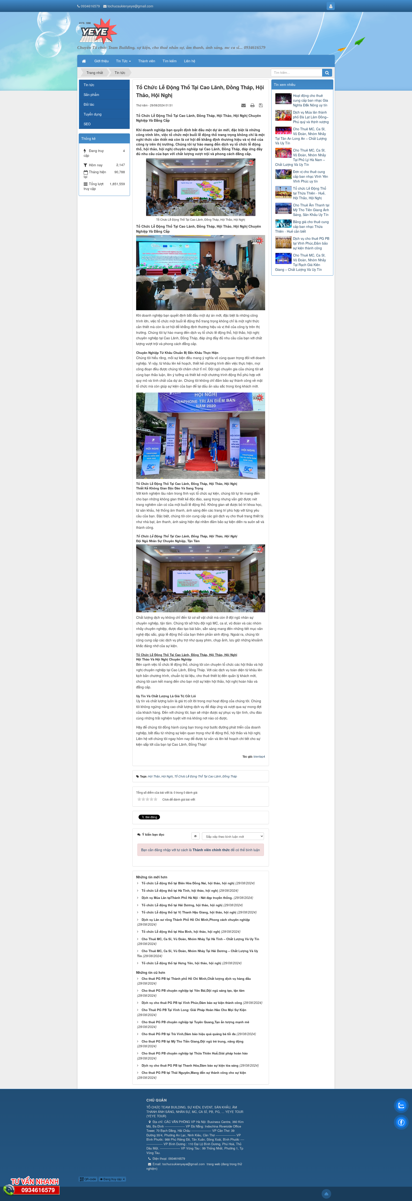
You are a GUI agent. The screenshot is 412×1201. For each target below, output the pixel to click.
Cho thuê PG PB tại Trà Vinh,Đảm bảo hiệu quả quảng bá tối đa (189, 1034)
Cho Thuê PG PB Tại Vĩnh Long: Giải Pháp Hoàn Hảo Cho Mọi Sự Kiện (194, 1009)
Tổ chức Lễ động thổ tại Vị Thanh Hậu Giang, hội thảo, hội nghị (189, 912)
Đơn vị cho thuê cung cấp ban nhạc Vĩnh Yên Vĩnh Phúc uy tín (310, 176)
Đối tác (89, 104)
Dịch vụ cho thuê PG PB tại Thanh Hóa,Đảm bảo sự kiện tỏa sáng (190, 1065)
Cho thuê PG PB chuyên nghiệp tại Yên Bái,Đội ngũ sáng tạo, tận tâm (193, 990)
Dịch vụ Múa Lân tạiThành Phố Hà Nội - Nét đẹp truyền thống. (187, 897)
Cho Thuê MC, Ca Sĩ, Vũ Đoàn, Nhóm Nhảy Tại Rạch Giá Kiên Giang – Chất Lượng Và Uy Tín (300, 262)
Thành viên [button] (146, 60)
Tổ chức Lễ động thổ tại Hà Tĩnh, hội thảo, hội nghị (180, 890)
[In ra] (253, 105)
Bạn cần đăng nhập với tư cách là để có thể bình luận (200, 849)
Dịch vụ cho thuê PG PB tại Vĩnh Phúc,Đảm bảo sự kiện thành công (192, 1002)
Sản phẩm (91, 94)
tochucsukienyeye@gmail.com (130, 6)
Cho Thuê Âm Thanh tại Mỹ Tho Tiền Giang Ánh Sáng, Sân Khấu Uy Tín (311, 210)
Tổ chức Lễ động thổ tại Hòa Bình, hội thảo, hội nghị (181, 931)
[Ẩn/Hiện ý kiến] (195, 835)
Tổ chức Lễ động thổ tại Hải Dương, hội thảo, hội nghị (182, 905)
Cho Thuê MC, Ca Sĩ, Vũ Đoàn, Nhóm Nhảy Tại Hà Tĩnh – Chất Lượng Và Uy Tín (200, 939)
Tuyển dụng (93, 114)
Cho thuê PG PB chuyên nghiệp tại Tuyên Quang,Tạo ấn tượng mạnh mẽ (195, 1022)
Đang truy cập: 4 (114, 1179)
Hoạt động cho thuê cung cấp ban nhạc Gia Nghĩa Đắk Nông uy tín (310, 100)
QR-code (90, 1179)
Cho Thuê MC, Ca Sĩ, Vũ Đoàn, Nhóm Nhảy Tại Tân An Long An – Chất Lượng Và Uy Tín (301, 136)
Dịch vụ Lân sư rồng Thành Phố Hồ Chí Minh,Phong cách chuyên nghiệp (196, 919)
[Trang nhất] (84, 61)
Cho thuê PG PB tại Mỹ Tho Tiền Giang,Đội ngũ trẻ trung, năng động (192, 1041)
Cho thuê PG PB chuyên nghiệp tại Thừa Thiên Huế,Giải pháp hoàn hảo (195, 1053)
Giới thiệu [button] (101, 60)
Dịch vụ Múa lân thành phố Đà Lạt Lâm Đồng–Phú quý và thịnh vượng (311, 117)
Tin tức (89, 84)
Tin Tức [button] (122, 60)
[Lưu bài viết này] (261, 105)
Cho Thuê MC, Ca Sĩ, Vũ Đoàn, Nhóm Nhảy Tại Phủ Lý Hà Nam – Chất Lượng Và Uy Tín (300, 157)
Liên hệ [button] (189, 60)
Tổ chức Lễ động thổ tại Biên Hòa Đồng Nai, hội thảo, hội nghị (188, 883)
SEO (87, 123)
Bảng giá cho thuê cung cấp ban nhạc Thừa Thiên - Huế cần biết (302, 226)
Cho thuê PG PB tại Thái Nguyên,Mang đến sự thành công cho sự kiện (194, 1072)
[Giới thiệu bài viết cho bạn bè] (244, 105)
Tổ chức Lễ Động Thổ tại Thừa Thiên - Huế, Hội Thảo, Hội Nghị (309, 193)
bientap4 (259, 756)
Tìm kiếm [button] (170, 60)
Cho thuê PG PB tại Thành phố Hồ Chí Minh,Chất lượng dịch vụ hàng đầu (196, 978)
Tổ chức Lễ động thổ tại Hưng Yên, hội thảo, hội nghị (181, 963)
